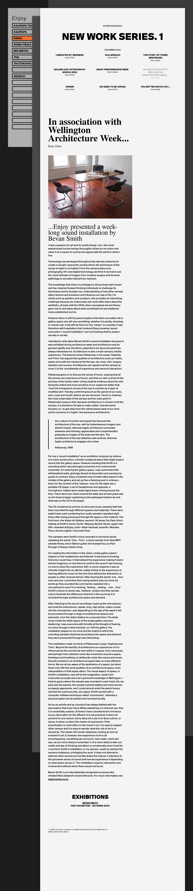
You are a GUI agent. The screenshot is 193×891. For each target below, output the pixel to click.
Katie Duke (155, 74)
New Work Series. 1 (112, 37)
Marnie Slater (112, 71)
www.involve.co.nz (58, 779)
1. (48, 830)
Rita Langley (155, 58)
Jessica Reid (70, 56)
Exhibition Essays (112, 26)
